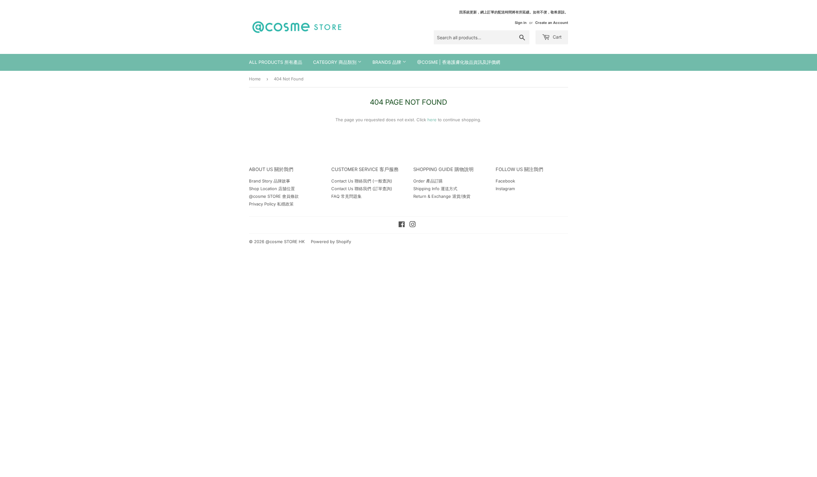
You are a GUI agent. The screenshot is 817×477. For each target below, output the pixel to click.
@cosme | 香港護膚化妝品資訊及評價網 (458, 62)
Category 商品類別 (335, 62)
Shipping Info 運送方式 (435, 188)
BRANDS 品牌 (387, 62)
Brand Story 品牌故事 (269, 180)
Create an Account (551, 22)
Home (255, 78)
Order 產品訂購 (428, 180)
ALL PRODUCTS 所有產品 (275, 62)
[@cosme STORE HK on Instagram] (412, 225)
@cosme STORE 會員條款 (274, 196)
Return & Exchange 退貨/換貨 (441, 196)
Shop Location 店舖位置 (272, 188)
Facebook (505, 180)
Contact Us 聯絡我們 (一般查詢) (361, 180)
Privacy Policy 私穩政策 (271, 203)
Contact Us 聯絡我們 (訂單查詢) (361, 188)
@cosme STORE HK (285, 241)
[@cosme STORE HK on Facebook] (401, 225)
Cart (556, 37)
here (432, 119)
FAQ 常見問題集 (346, 196)
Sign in (521, 22)
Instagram (505, 188)
